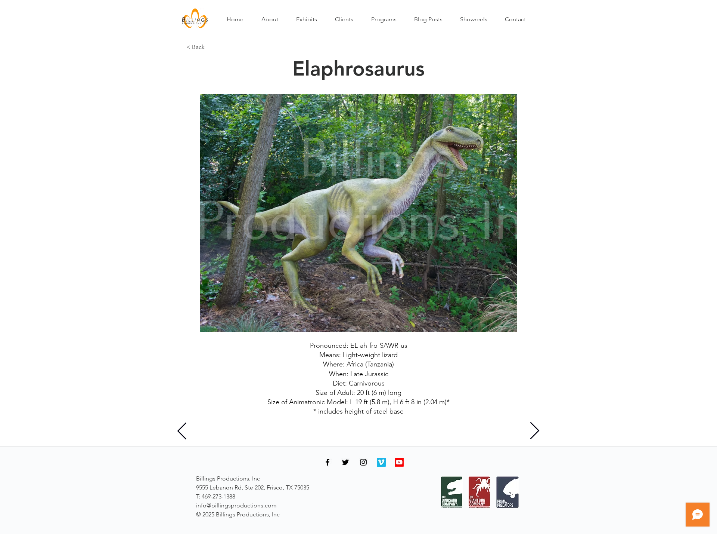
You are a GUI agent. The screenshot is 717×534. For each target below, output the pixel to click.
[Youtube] (399, 462)
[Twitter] (345, 462)
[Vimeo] (381, 462)
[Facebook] (327, 462)
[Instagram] (363, 462)
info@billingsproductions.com (236, 505)
